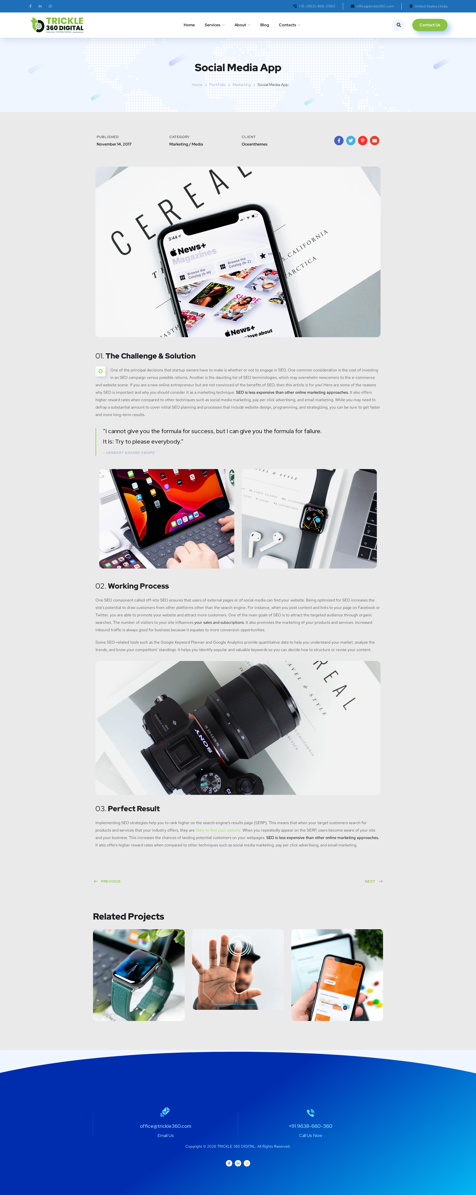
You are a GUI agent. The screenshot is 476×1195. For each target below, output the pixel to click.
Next (370, 881)
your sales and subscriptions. (219, 622)
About (240, 25)
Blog (264, 25)
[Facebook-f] (229, 1163)
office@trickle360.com (375, 6)
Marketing (242, 84)
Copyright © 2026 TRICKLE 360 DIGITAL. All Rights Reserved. (238, 1146)
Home (189, 25)
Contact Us (429, 25)
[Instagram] (247, 1163)
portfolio (217, 84)
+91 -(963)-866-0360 (317, 6)
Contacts (287, 25)
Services (212, 25)
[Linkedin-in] (238, 1163)
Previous (111, 881)
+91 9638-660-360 (310, 1126)
